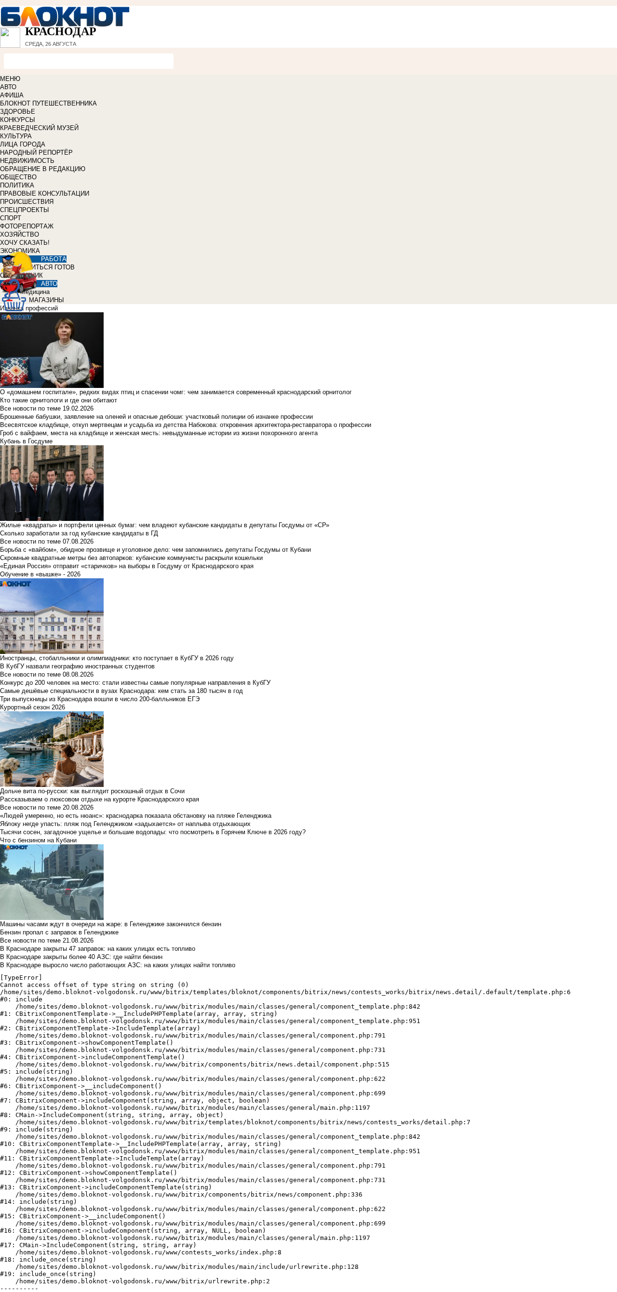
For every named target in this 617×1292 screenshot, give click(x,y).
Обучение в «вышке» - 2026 (40, 574)
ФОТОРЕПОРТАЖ (27, 226)
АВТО (8, 87)
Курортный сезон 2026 (32, 707)
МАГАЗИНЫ (46, 300)
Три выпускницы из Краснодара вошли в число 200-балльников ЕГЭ (100, 699)
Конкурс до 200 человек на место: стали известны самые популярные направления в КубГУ (135, 682)
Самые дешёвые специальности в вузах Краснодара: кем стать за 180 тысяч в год (121, 690)
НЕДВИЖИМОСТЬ (27, 160)
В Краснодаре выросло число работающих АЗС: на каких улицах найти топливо (117, 965)
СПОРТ (10, 218)
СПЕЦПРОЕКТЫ (24, 209)
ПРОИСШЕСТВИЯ (27, 201)
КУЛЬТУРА (16, 136)
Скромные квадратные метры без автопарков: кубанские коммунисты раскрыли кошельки (131, 557)
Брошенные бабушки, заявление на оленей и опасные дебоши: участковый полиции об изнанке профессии (156, 416)
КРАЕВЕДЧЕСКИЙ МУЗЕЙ (39, 128)
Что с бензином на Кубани (38, 840)
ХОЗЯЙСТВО (19, 234)
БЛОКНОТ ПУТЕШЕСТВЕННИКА (48, 103)
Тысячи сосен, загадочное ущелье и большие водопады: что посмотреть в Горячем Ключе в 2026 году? (153, 832)
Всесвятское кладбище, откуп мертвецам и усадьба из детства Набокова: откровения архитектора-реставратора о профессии (185, 424)
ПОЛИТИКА (17, 185)
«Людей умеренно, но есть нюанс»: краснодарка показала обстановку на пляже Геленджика (135, 815)
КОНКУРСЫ (17, 119)
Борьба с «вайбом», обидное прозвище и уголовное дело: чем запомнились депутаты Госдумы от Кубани (155, 549)
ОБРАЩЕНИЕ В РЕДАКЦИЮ (42, 169)
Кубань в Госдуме (26, 441)
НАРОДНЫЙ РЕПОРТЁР (36, 152)
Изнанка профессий (29, 308)
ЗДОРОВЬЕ (17, 111)
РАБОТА (54, 259)
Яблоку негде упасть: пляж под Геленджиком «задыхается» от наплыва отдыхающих (125, 823)
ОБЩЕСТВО (18, 177)
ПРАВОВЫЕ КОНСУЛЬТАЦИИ (44, 193)
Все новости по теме (30, 408)
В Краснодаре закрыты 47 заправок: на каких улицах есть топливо (97, 948)
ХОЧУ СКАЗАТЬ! (25, 242)
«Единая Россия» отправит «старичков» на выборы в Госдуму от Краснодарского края (127, 566)
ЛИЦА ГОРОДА (22, 144)
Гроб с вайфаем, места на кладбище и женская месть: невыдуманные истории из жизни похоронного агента (159, 433)
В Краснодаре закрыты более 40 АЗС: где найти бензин (81, 956)
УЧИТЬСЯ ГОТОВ (49, 267)
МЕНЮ (10, 78)
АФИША (12, 95)
